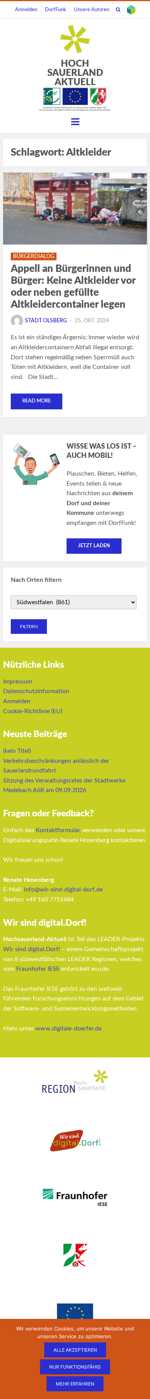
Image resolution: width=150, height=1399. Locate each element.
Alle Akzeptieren (75, 1350)
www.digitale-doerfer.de (68, 1028)
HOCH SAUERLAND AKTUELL (75, 73)
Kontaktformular (58, 830)
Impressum (17, 682)
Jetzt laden (94, 545)
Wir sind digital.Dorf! (31, 949)
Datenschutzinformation (36, 691)
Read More (36, 401)
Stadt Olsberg (46, 320)
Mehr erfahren (75, 1384)
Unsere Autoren (91, 9)
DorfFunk (55, 9)
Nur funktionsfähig (75, 1367)
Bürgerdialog (33, 256)
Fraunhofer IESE (38, 969)
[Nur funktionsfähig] (140, 1359)
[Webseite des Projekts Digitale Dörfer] (131, 9)
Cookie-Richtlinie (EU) (32, 711)
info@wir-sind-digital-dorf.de (63, 889)
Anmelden (26, 9)
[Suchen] (118, 9)
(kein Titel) (17, 751)
